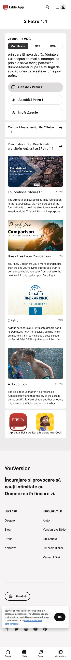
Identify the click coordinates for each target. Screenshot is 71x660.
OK (60, 616)
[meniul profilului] (60, 7)
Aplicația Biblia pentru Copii (45, 432)
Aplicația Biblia (18, 432)
